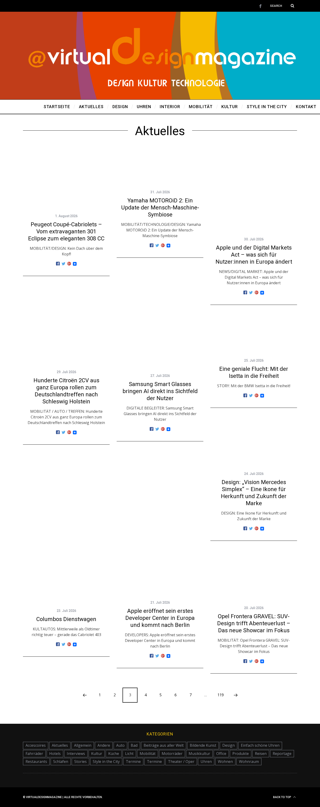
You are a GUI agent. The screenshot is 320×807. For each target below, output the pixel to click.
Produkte (240, 753)
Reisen (261, 753)
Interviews (76, 753)
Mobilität (148, 753)
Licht (129, 753)
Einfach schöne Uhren (260, 745)
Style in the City (106, 761)
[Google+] (69, 264)
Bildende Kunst (203, 745)
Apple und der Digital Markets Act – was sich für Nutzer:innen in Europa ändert (254, 254)
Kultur (96, 753)
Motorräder (172, 753)
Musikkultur (199, 753)
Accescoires (36, 745)
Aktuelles (60, 745)
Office (221, 753)
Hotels (55, 753)
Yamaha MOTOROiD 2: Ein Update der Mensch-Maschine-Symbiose (160, 207)
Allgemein (82, 745)
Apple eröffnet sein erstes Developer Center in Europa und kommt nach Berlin (160, 618)
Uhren (206, 761)
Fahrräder (34, 753)
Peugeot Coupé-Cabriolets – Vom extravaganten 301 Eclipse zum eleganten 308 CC (66, 231)
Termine (133, 761)
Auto (120, 745)
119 (220, 694)
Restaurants (36, 761)
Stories (80, 761)
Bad (134, 745)
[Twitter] (63, 264)
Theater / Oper (181, 761)
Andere (103, 745)
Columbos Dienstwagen (66, 619)
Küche (113, 753)
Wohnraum (249, 761)
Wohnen (225, 761)
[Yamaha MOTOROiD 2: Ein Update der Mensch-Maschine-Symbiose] (160, 166)
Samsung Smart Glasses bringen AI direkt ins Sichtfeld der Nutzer (160, 391)
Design (228, 745)
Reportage (282, 753)
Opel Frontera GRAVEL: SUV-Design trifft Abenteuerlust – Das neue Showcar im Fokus (253, 623)
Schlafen (60, 761)
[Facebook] (58, 264)
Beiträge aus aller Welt (164, 745)
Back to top (282, 797)
